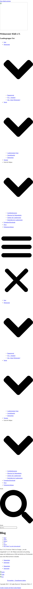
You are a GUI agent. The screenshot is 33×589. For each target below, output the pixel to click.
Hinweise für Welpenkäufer (14, 215)
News (5, 224)
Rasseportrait (10, 95)
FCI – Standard (11, 97)
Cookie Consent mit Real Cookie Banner (10, 587)
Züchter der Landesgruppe (14, 217)
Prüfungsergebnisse (9, 227)
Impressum (6, 562)
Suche (1, 488)
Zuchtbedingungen (12, 213)
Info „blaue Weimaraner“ (13, 100)
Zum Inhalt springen (5, 1)
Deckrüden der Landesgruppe (15, 220)
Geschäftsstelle (11, 155)
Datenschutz (10, 157)
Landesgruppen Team (12, 153)
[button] (16, 263)
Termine (6, 160)
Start (5, 42)
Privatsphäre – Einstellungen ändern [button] (16, 580)
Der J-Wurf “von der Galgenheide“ (12, 546)
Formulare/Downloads (9, 222)
